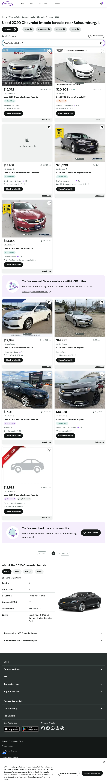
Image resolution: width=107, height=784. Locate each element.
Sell (31, 4)
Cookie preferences (68, 773)
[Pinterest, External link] (62, 728)
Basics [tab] (6, 571)
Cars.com (49, 769)
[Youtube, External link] (53, 728)
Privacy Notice (7, 746)
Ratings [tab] (28, 571)
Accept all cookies (92, 773)
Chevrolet (41, 17)
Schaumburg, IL (28, 17)
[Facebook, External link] (48, 728)
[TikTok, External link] (43, 728)
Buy (22, 4)
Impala (50, 17)
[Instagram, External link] (57, 728)
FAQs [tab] (17, 571)
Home (4, 17)
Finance (57, 4)
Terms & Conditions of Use (12, 741)
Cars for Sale (14, 17)
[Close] (104, 762)
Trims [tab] (39, 571)
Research (43, 4)
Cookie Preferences (10, 757)
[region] (53, 771)
